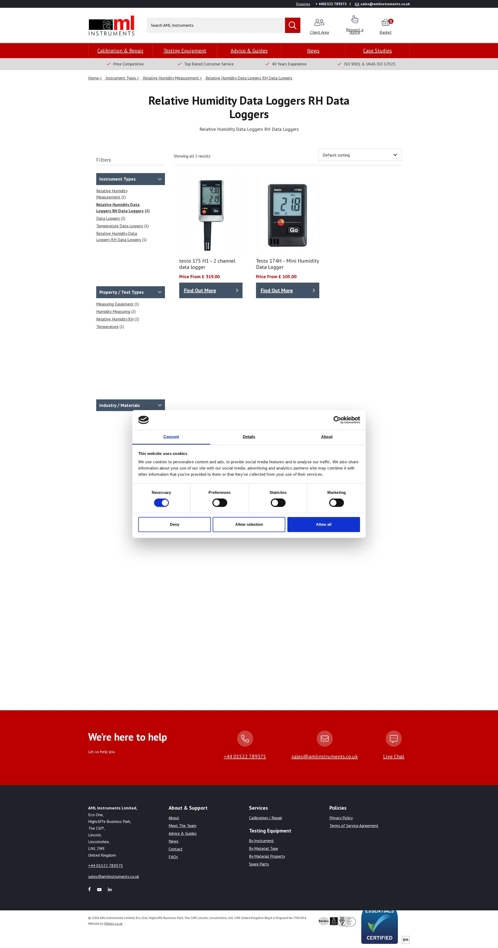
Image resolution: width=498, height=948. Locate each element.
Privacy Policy (341, 817)
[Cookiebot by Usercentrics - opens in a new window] (337, 420)
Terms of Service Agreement (353, 825)
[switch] (219, 503)
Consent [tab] (171, 437)
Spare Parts (259, 864)
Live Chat (393, 756)
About (174, 817)
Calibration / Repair (265, 817)
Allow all (323, 524)
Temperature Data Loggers (119, 225)
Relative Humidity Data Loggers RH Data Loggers (248, 77)
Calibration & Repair (120, 50)
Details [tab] (249, 437)
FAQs (173, 856)
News (313, 50)
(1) (122, 225)
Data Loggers (108, 218)
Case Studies (377, 50)
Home (94, 77)
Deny (174, 524)
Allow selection (249, 524)
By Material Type (263, 848)
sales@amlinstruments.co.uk (325, 756)
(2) (111, 194)
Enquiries (303, 4)
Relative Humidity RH (115, 319)
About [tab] (327, 437)
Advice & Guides (249, 50)
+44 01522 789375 (245, 756)
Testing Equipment (184, 50)
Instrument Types (121, 77)
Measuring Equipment (115, 303)
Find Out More (200, 290)
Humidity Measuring (113, 311)
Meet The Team (182, 825)
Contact (176, 848)
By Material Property (267, 856)
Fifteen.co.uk (113, 923)
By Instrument (261, 840)
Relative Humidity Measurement (171, 77)
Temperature (107, 326)
